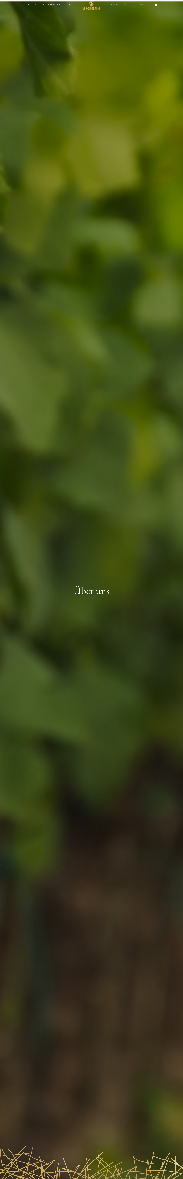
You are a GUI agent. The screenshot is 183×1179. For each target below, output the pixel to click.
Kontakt (144, 4)
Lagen (114, 4)
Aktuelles (128, 4)
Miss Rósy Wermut (51, 4)
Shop (69, 4)
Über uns (32, 4)
